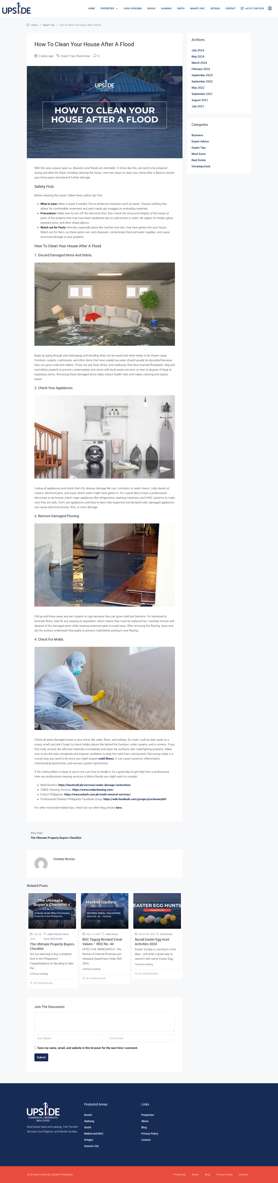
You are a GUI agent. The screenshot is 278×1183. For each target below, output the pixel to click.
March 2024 (199, 63)
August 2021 (200, 100)
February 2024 (201, 69)
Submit (41, 1057)
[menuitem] (252, 8)
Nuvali (151, 8)
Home (91, 8)
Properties (107, 8)
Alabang (166, 8)
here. (119, 807)
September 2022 (202, 81)
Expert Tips (49, 25)
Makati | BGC (197, 8)
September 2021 (202, 94)
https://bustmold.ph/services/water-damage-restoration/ (94, 785)
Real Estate (56, 938)
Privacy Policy (149, 1133)
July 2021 (198, 106)
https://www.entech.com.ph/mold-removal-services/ (97, 794)
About (144, 1121)
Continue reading (39, 973)
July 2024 (198, 50)
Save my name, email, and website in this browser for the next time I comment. (88, 1048)
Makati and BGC (93, 1133)
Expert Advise (54, 934)
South (181, 8)
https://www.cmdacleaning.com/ (92, 789)
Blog (144, 1127)
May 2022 (198, 87)
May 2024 (198, 56)
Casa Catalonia (132, 8)
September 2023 (202, 75)
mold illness (106, 758)
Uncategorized (201, 166)
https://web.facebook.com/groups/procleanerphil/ (135, 799)
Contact (230, 8)
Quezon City (91, 1146)
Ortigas (215, 8)
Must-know (83, 56)
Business (197, 135)
